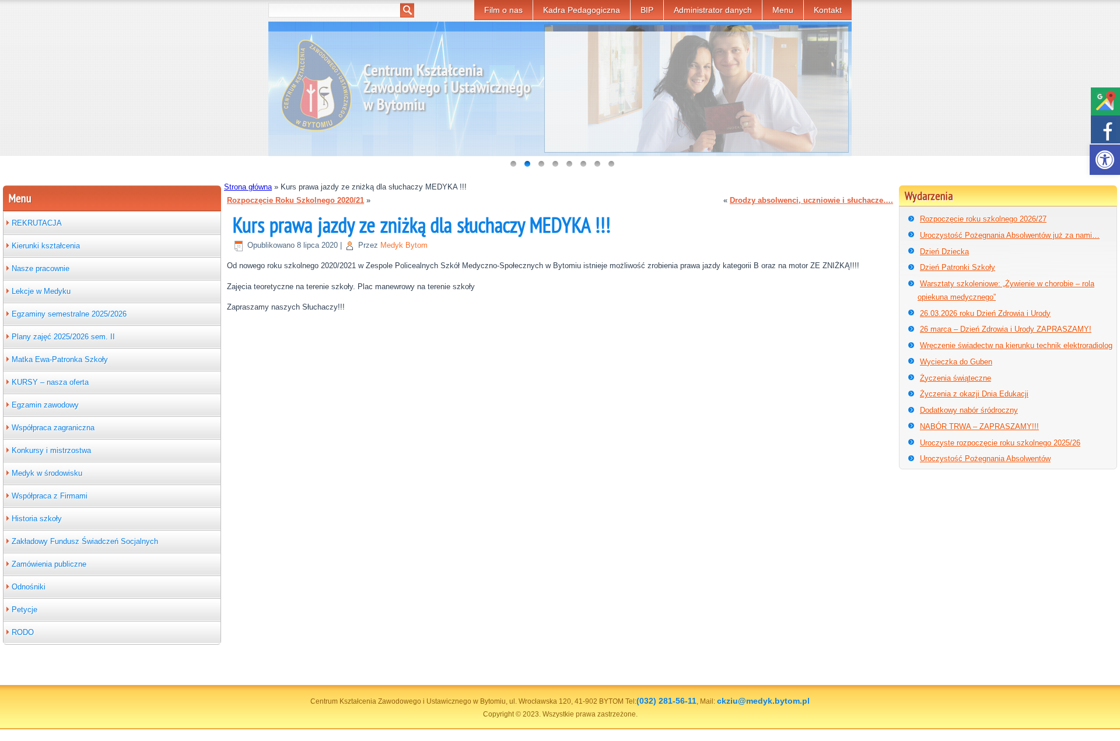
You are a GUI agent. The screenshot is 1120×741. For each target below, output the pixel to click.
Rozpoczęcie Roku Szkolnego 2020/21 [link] (295, 200)
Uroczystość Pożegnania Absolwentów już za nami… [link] (1010, 235)
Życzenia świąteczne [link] (955, 378)
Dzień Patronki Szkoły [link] (957, 267)
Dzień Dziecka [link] (944, 251)
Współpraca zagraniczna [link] (53, 427)
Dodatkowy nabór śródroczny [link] (969, 410)
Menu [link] (782, 10)
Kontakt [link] (828, 10)
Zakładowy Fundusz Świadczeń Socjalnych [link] (85, 541)
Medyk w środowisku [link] (47, 473)
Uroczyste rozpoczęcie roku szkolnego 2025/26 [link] (1000, 442)
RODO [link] (23, 632)
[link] (1105, 160)
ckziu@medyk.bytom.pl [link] (763, 700)
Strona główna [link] (248, 186)
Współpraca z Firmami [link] (50, 495)
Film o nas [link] (503, 10)
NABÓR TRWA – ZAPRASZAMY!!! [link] (979, 426)
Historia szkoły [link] (37, 518)
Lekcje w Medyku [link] (41, 291)
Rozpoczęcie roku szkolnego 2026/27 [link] (983, 219)
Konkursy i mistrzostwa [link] (51, 450)
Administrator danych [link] (713, 10)
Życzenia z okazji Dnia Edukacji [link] (974, 393)
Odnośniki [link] (29, 586)
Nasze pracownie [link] (40, 268)
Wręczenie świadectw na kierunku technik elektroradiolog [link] (1016, 345)
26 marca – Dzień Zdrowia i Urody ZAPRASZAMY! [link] (1005, 329)
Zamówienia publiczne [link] (49, 564)
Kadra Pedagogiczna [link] (581, 10)
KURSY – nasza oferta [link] (50, 382)
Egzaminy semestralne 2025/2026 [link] (69, 314)
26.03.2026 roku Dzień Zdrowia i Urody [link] (985, 313)
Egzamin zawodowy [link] (45, 405)
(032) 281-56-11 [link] (666, 700)
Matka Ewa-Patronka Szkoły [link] (60, 359)
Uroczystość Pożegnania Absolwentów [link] (985, 458)
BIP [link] (646, 10)
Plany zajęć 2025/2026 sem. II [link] (63, 336)
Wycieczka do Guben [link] (956, 361)
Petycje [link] (24, 609)
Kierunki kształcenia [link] (46, 245)
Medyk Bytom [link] (404, 245)
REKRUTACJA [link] (37, 223)
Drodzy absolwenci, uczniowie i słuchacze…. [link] (811, 200)
